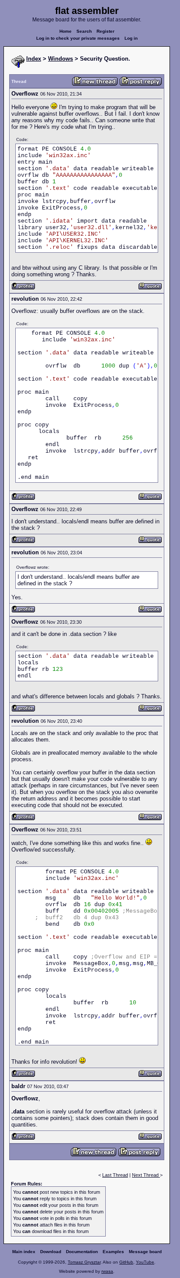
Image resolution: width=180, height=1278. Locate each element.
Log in (131, 38)
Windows (60, 58)
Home (65, 31)
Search (84, 31)
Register (105, 31)
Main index (23, 1251)
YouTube (145, 1262)
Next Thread (146, 1175)
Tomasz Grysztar (84, 1262)
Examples (113, 1251)
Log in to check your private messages (78, 38)
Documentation (82, 1251)
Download (50, 1251)
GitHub (126, 1262)
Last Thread (115, 1175)
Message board (145, 1251)
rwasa (107, 1271)
